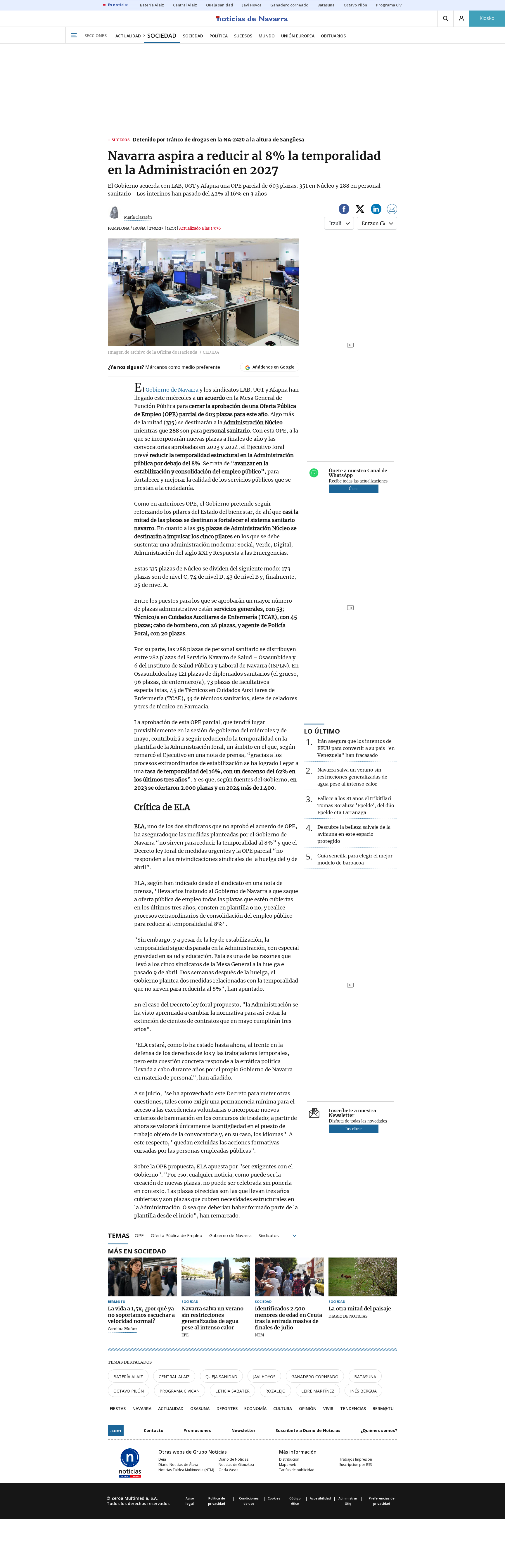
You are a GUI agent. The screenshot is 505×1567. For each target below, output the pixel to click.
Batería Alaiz (128, 1376)
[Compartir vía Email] (392, 210)
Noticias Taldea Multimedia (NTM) (186, 1469)
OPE (139, 1235)
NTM (259, 1335)
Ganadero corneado (314, 1376)
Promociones (197, 1430)
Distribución (289, 1459)
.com (115, 1430)
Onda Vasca (228, 1469)
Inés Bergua (363, 1391)
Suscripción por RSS (355, 1464)
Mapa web (287, 1464)
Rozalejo (275, 1391)
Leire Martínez (317, 1391)
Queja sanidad (221, 1376)
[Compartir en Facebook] (344, 210)
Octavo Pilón (128, 1391)
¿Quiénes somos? (379, 1430)
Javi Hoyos (264, 1376)
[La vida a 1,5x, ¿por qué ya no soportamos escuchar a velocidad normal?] (142, 1277)
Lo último (322, 731)
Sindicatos (269, 1235)
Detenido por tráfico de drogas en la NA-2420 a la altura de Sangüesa (218, 140)
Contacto (153, 1430)
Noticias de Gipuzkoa (236, 1464)
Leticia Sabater (232, 1391)
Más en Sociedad (137, 1250)
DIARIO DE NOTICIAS (348, 1316)
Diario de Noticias (233, 1459)
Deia (162, 1459)
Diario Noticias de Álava (178, 1464)
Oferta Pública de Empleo (176, 1235)
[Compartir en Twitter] (360, 210)
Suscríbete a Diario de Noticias (308, 1430)
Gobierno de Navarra (172, 389)
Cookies (274, 1498)
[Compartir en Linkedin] (376, 210)
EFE (184, 1335)
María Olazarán (138, 217)
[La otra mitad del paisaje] (362, 1277)
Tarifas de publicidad (296, 1469)
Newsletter (243, 1430)
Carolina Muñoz (122, 1329)
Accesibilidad (320, 1498)
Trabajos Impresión (355, 1459)
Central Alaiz (174, 1376)
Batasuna (365, 1376)
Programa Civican (180, 1391)
